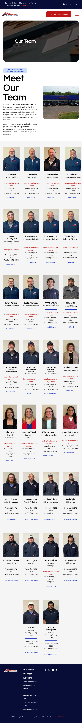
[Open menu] (77, 14)
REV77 (60, 717)
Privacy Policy (67, 717)
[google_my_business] (56, 670)
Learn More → (27, 5)
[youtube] (52, 670)
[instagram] (49, 670)
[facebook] (45, 670)
